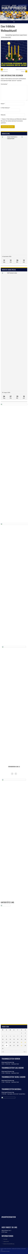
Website (3, 115)
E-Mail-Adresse (5, 107)
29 (21, 1045)
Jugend (21, 35)
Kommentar (4, 84)
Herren (18, 35)
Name (3, 103)
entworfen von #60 (5, 1251)
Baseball (8, 35)
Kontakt (5, 1239)
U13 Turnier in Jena (12, 273)
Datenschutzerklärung (8, 1243)
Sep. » (25, 1051)
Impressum (6, 1241)
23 (25, 1042)
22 (21, 1042)
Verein (25, 35)
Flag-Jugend (13, 35)
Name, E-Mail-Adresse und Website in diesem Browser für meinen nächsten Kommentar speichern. (13, 120)
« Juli (3, 1051)
